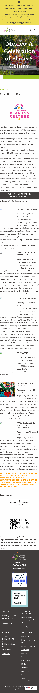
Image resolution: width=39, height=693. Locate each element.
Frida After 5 (23, 353)
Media (24, 664)
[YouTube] (19, 565)
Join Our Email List (19, 569)
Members (25, 653)
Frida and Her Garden (27, 298)
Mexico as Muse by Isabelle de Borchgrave (26, 425)
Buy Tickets (6, 654)
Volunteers (26, 650)
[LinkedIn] (23, 565)
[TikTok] (25, 565)
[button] (30, 30)
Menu (35, 30)
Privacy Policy (27, 675)
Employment (26, 657)
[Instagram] (14, 565)
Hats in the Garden (28, 646)
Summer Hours (27, 617)
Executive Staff (27, 660)
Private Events (27, 671)
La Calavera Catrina (27, 209)
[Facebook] (16, 565)
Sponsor (25, 668)
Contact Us (19, 562)
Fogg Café (25, 636)
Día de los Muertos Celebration (26, 254)
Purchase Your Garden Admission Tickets (19, 195)
